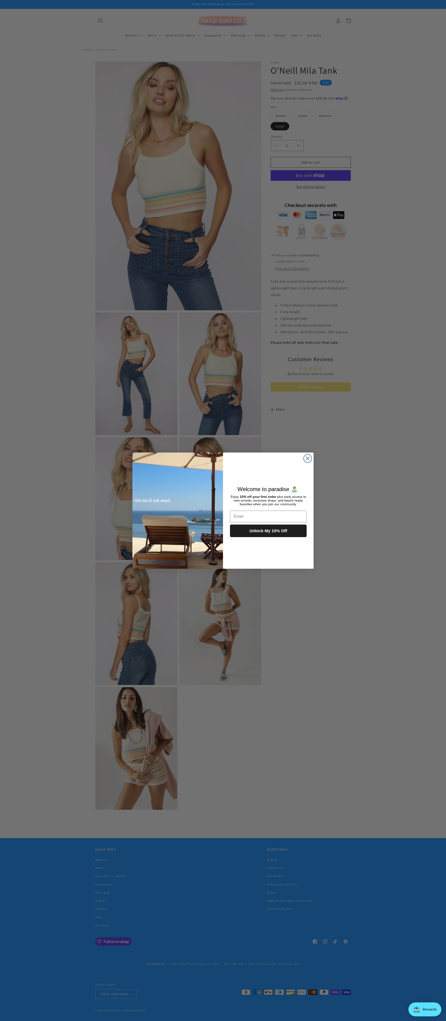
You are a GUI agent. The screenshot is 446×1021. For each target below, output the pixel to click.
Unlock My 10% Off (268, 531)
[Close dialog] (308, 458)
